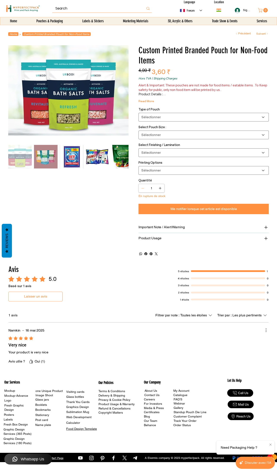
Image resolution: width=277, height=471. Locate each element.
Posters (9, 414)
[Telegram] (135, 458)
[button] (50, 21)
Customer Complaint (188, 416)
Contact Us (151, 395)
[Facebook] (146, 254)
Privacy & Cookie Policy (114, 399)
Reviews (6, 240)
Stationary (42, 415)
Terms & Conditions (111, 391)
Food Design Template (81, 429)
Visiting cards (75, 391)
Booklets (41, 404)
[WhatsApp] (140, 254)
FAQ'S (178, 399)
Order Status (182, 425)
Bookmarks (43, 409)
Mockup (9, 390)
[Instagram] (91, 458)
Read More (146, 101)
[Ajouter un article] (160, 188)
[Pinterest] (151, 254)
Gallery (178, 407)
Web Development (79, 417)
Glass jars (42, 399)
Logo (7, 400)
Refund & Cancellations (114, 408)
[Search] (148, 8)
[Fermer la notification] (270, 445)
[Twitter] (156, 254)
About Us (151, 390)
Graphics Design (77, 407)
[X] (124, 458)
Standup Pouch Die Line (190, 412)
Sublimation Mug (77, 412)
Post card (41, 420)
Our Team (150, 420)
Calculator (73, 422)
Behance (150, 425)
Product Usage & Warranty (116, 404)
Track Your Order (185, 420)
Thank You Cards (78, 402)
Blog (147, 416)
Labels (8, 419)
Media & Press (154, 408)
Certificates (151, 412)
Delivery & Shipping (111, 395)
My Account (181, 390)
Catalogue (180, 395)
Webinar (179, 403)
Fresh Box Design (16, 424)
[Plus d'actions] (266, 330)
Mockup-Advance (16, 395)
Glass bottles (75, 396)
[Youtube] (80, 458)
